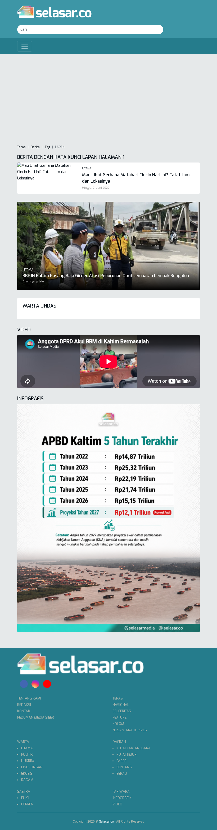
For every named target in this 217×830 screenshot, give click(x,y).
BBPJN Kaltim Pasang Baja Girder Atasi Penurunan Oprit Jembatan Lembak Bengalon (105, 275)
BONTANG (124, 767)
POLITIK (27, 754)
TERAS (117, 698)
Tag (47, 147)
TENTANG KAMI (29, 698)
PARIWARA (121, 791)
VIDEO (117, 804)
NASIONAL (120, 704)
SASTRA (23, 791)
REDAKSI (24, 704)
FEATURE (119, 717)
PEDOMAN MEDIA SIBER (35, 717)
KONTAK (23, 711)
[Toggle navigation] (24, 46)
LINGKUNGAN (32, 767)
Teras (21, 147)
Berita (35, 147)
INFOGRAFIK (122, 798)
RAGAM (27, 780)
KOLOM (118, 723)
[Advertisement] (108, 99)
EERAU (121, 773)
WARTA (23, 741)
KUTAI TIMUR (126, 754)
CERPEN (27, 804)
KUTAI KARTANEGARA (133, 748)
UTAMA (27, 748)
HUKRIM (27, 761)
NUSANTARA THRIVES (129, 730)
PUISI (25, 798)
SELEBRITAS (121, 711)
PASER (121, 761)
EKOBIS (26, 773)
